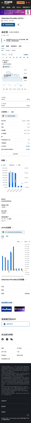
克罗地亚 (27, 293)
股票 (3, 7)
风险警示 (3, 412)
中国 (13, 7)
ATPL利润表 (6, 228)
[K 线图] (3, 55)
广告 (18, 351)
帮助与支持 (20, 355)
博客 (2, 348)
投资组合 (3, 355)
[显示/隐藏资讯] (12, 55)
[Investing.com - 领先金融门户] (8, 2)
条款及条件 (4, 401)
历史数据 (8, 50)
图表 (7, 46)
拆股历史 (14, 50)
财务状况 (14, 46)
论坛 (20, 46)
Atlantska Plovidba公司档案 (12, 280)
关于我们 (19, 348)
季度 (7, 236)
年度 (2, 236)
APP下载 (3, 351)
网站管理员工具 (5, 359)
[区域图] (5, 55)
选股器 (8, 7)
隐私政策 (3, 406)
